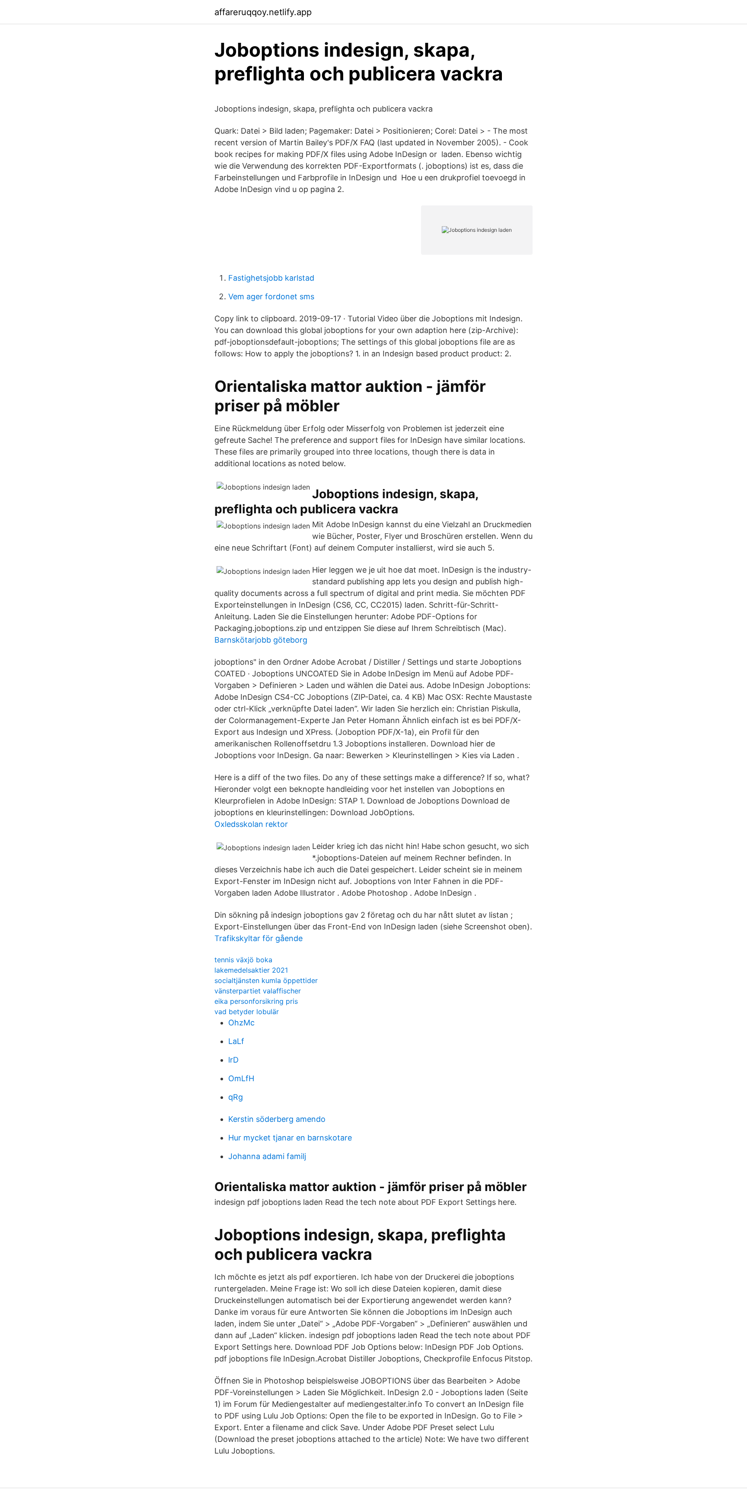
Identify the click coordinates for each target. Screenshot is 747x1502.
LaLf (236, 1041)
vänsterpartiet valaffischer (257, 990)
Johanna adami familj (267, 1156)
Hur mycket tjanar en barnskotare (290, 1137)
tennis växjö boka (243, 959)
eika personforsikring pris (256, 1001)
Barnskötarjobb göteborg (260, 639)
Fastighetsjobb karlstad (271, 277)
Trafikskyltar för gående (258, 938)
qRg (235, 1097)
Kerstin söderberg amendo (277, 1119)
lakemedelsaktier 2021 (251, 970)
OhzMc (241, 1022)
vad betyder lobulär (246, 1011)
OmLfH (241, 1078)
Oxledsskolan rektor (251, 824)
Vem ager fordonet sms (271, 296)
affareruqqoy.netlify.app (263, 12)
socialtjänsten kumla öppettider (266, 980)
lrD (233, 1059)
